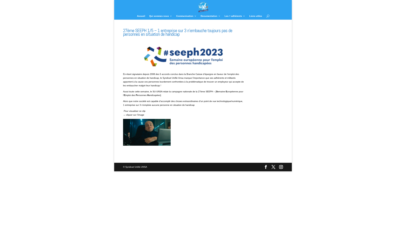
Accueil (141, 16)
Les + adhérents (233, 16)
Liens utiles (255, 16)
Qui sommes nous (159, 16)
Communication (184, 16)
